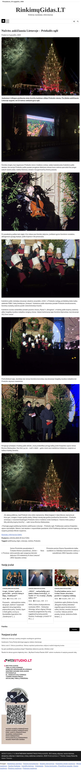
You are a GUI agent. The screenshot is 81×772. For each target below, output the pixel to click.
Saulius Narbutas (14, 766)
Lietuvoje (24, 541)
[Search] (78, 21)
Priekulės (37, 541)
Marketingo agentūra (14, 764)
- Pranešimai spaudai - (65, 766)
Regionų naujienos (15, 768)
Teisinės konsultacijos (30, 764)
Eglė (18, 541)
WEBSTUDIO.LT (7, 753)
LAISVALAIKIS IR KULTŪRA (19, 538)
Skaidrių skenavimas (47, 764)
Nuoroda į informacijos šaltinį (11, 535)
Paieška (4, 626)
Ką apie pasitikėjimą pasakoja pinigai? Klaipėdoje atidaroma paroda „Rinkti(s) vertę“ (27, 649)
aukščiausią (12, 541)
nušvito (30, 541)
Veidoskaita (39, 766)
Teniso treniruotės (51, 766)
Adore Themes (6, 758)
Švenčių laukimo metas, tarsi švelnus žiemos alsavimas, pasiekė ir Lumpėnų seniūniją (65, 593)
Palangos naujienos (30, 768)
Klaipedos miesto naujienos (65, 764)
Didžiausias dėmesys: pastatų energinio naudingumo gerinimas (21, 638)
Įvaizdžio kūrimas (28, 766)
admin (4, 598)
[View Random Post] (74, 21)
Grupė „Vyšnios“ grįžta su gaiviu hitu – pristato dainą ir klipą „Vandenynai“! (13, 593)
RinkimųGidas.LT (40, 9)
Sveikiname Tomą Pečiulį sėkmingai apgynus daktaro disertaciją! (21, 642)
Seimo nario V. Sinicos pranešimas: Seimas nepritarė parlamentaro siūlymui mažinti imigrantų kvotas (32, 645)
